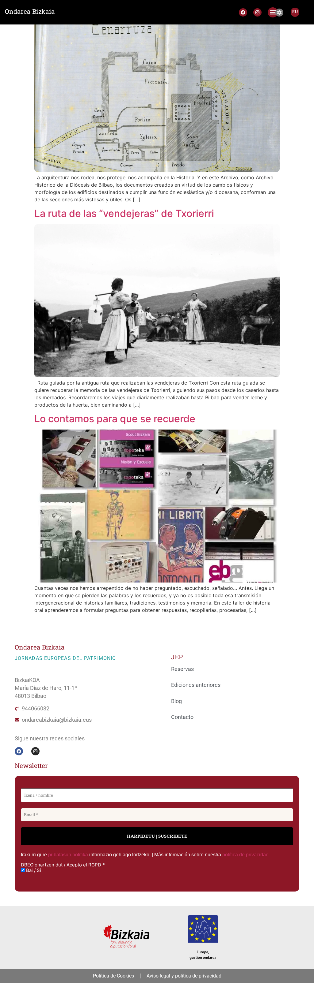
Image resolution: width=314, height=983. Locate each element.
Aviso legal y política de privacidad (184, 976)
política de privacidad (245, 854)
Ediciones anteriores (195, 685)
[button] (273, 12)
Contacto (182, 717)
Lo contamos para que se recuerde (114, 419)
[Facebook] (243, 12)
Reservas (182, 669)
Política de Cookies (113, 976)
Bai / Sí (33, 870)
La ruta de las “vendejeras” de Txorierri (124, 213)
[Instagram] (257, 12)
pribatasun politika (68, 854)
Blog (176, 701)
